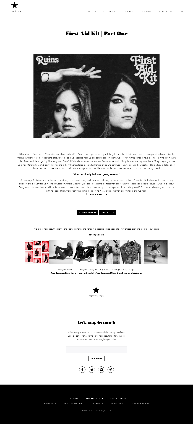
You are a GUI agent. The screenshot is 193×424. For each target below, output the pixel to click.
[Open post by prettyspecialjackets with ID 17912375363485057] (61, 252)
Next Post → (107, 212)
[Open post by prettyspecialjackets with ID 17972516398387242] (132, 252)
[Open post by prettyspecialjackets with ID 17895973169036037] (156, 252)
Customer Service (118, 399)
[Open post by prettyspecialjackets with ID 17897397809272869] (84, 252)
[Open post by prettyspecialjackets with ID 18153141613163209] (108, 252)
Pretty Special (15, 7)
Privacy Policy (117, 403)
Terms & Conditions (140, 403)
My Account (72, 399)
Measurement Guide (94, 399)
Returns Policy (97, 403)
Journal (146, 11)
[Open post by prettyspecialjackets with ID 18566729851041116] (37, 252)
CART (182, 11)
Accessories (109, 11)
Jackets (92, 11)
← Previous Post (87, 212)
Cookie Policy (50, 403)
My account (165, 11)
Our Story (129, 11)
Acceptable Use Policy (73, 403)
